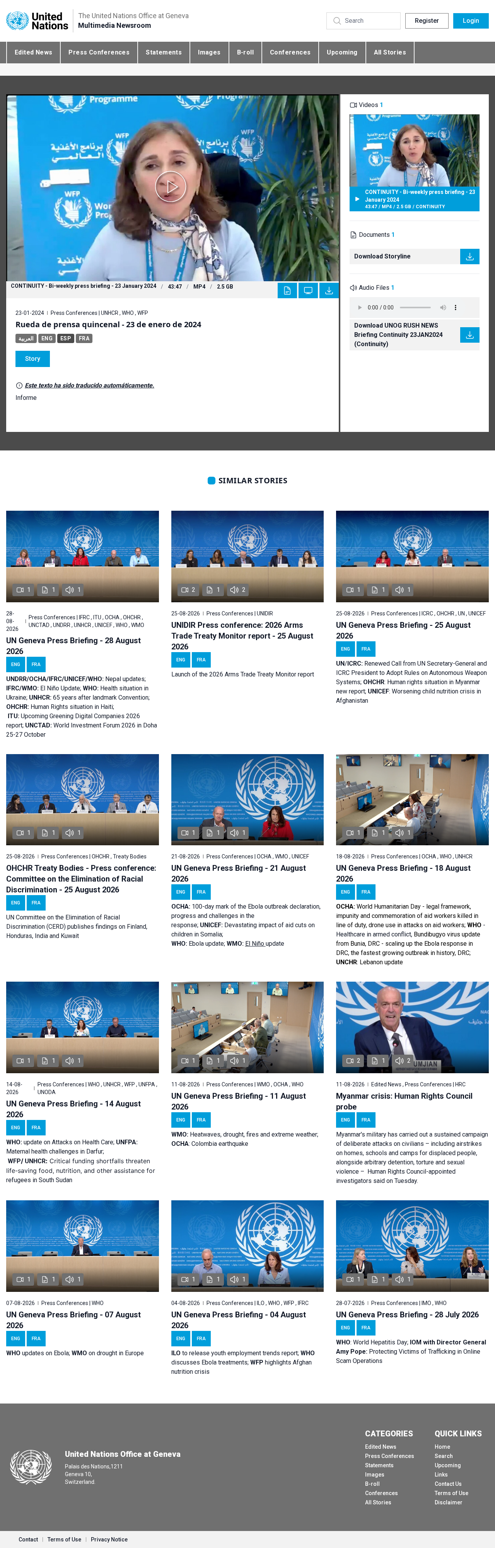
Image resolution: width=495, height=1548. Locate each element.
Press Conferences (99, 52)
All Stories (390, 52)
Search (444, 1456)
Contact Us (448, 1484)
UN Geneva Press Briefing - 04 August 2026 (238, 1320)
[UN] (37, 21)
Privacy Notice (109, 1539)
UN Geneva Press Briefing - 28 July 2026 (407, 1314)
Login (471, 20)
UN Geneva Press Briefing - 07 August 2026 (73, 1320)
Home (442, 1447)
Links (441, 1475)
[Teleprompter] (308, 290)
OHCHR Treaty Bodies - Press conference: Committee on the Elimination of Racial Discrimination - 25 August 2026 (81, 878)
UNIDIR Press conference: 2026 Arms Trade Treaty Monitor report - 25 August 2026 (242, 635)
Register (427, 20)
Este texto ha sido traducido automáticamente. (89, 385)
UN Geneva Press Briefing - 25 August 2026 (403, 630)
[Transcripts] (287, 290)
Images (209, 52)
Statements (164, 52)
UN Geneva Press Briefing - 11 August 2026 (238, 1101)
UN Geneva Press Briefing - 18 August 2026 (403, 873)
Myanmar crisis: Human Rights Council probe (404, 1101)
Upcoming (342, 52)
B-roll (245, 52)
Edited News (33, 52)
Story (32, 358)
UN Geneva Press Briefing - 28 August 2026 (73, 646)
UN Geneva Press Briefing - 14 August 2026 (73, 1109)
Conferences (290, 52)
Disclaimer (449, 1502)
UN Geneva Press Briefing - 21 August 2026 (238, 873)
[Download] (329, 290)
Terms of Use (451, 1493)
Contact (28, 1539)
